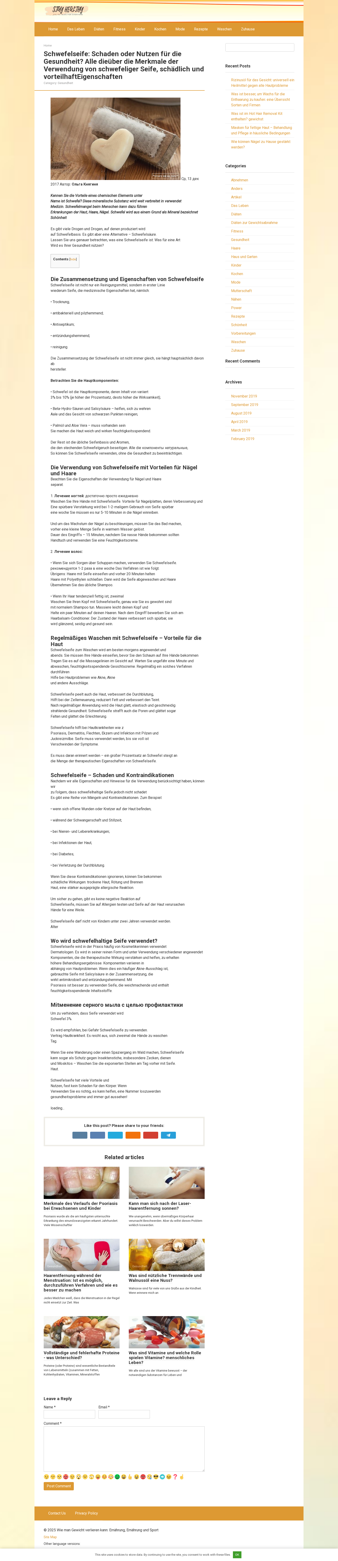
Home (53, 29)
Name (50, 1407)
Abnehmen (239, 180)
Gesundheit (65, 83)
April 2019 (239, 422)
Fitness (119, 29)
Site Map (50, 1537)
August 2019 (241, 413)
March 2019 (240, 430)
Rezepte (201, 29)
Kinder (140, 29)
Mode (180, 29)
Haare (236, 248)
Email (104, 1407)
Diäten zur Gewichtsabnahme (254, 223)
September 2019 (244, 405)
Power (236, 308)
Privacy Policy (86, 1513)
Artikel (236, 197)
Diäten (99, 29)
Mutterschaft (241, 291)
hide (73, 259)
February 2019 (242, 439)
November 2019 (244, 396)
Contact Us (57, 1513)
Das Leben (76, 29)
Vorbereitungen (243, 333)
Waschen (224, 29)
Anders (237, 188)
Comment (53, 1423)
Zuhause (248, 29)
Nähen (236, 299)
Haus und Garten (244, 257)
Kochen (160, 29)
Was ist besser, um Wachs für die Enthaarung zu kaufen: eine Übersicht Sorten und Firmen (260, 99)
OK (237, 1554)
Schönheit (239, 325)
